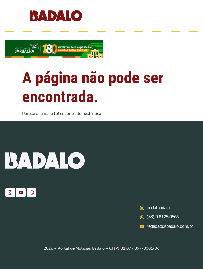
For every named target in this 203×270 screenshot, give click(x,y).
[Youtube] (21, 192)
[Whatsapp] (31, 192)
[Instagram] (10, 192)
